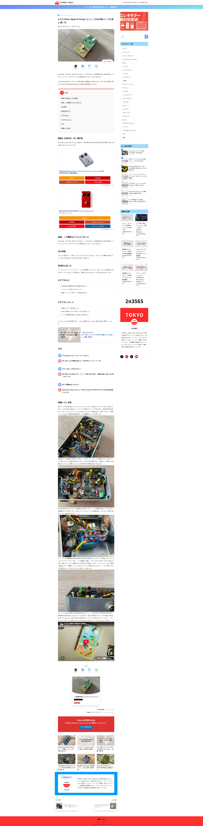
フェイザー (125, 109)
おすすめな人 (65, 115)
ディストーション (127, 84)
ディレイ (125, 88)
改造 (123, 137)
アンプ (124, 49)
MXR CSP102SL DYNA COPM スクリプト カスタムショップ (76, 211)
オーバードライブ (127, 56)
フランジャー (126, 112)
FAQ (62, 124)
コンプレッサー (109, 709)
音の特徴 (63, 107)
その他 (124, 81)
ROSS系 (94, 712)
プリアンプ (125, 116)
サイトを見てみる (86, 727)
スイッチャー (126, 77)
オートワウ (125, 52)
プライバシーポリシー (101, 822)
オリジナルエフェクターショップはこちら (135, 2)
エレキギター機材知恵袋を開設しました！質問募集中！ (101, 7)
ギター (124, 63)
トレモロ (125, 91)
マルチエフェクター (128, 123)
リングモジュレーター (129, 130)
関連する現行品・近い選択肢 (69, 98)
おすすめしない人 (66, 119)
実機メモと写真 (65, 128)
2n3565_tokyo (66, 2)
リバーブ (125, 127)
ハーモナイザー (127, 95)
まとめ (124, 120)
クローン (101, 712)
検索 (146, 36)
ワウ (123, 134)
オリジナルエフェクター (129, 59)
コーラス (125, 66)
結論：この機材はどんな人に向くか (71, 102)
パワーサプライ (127, 98)
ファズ (124, 105)
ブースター (125, 102)
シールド (125, 73)
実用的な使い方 (65, 111)
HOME (102, 819)
